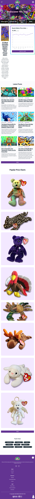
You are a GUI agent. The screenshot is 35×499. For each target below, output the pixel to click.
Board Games (28, 446)
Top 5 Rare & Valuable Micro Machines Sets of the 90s (25, 149)
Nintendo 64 (25, 444)
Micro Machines (26, 146)
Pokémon (9, 444)
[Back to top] (33, 458)
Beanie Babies (11, 97)
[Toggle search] (1, 2)
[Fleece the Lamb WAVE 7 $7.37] (17, 374)
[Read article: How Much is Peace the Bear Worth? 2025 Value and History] (26, 116)
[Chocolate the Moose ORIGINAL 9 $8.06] (17, 339)
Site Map (12, 477)
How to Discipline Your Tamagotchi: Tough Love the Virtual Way (8, 150)
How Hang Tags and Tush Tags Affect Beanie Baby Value (7, 101)
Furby (27, 442)
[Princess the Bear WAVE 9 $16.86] (17, 248)
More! (17, 162)
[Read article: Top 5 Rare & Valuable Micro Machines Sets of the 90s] (26, 141)
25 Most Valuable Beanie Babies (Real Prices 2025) (5, 49)
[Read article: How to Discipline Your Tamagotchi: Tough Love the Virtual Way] (9, 141)
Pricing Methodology (12, 479)
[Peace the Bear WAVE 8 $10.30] (17, 192)
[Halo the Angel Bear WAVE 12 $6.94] (17, 410)
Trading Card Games (8, 446)
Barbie (17, 444)
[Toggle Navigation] (33, 2)
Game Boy (18, 446)
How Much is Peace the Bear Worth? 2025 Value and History (25, 125)
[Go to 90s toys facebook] (19, 466)
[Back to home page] (17, 2)
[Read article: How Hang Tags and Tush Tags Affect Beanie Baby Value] (9, 92)
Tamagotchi (9, 146)
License (12, 481)
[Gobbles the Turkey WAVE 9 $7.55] (17, 283)
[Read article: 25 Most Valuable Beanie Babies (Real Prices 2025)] (5, 33)
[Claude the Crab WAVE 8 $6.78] (17, 311)
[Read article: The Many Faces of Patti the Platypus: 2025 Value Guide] (26, 92)
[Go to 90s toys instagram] (16, 466)
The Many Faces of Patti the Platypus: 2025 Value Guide (25, 100)
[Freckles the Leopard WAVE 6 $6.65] (17, 221)
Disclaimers (12, 489)
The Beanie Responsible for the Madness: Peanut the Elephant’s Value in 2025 (8, 125)
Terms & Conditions (12, 487)
